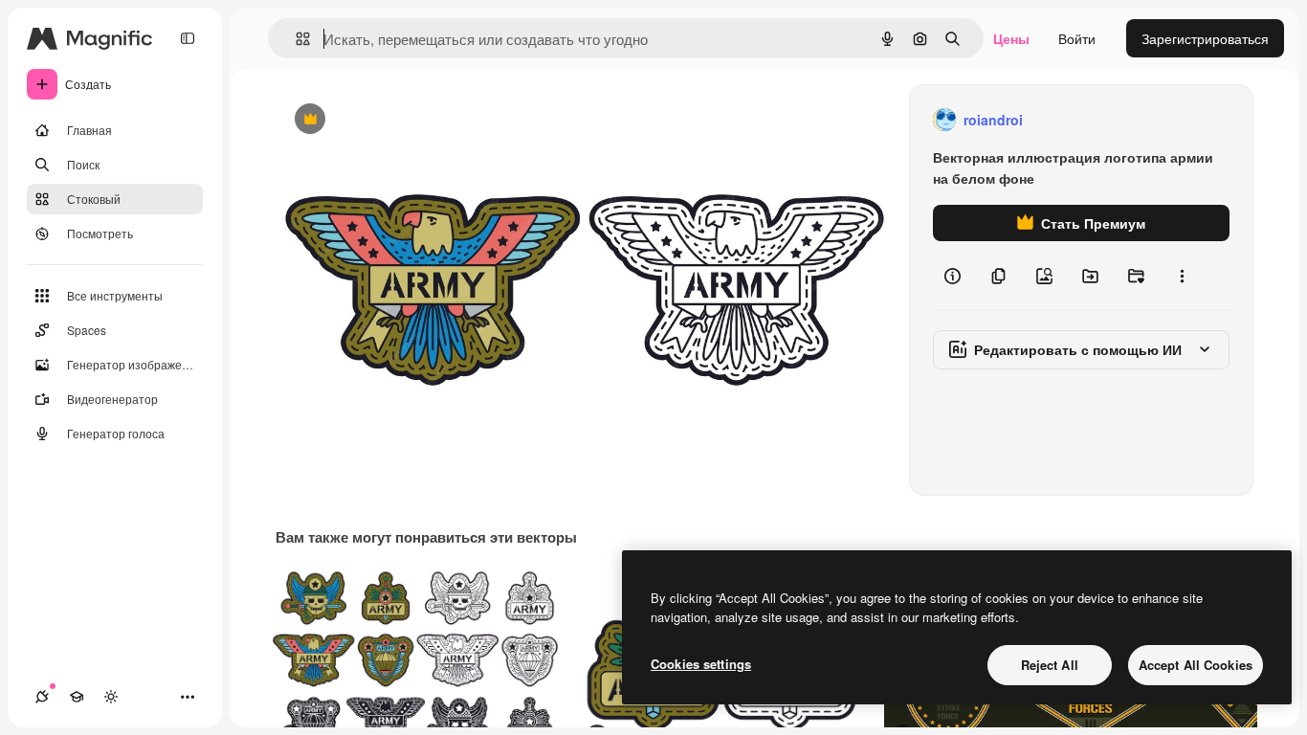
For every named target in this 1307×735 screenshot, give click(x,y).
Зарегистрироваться (1205, 38)
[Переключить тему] (111, 696)
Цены (1011, 38)
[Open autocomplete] (295, 39)
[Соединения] (42, 696)
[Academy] (76, 696)
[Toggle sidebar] (187, 38)
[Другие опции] (1182, 275)
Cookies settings (701, 664)
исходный (403, 120)
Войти (1077, 38)
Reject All (1049, 665)
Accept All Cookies (1195, 665)
